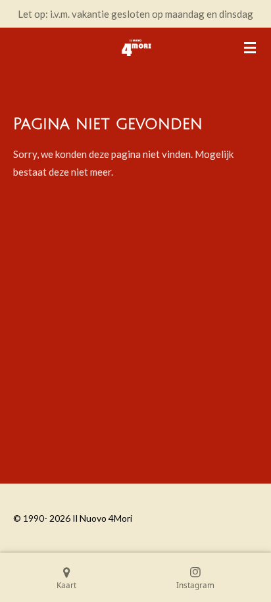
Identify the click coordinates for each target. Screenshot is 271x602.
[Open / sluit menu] (249, 47)
